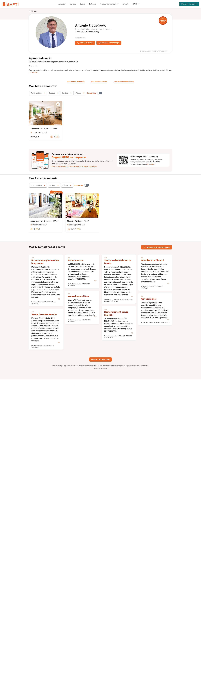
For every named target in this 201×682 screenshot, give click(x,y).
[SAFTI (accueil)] (10, 4)
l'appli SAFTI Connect (67, 163)
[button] (45, 113)
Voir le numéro (86, 43)
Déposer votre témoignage (158, 247)
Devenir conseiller (189, 4)
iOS (147, 164)
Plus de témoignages (100, 359)
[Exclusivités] (99, 93)
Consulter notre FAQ (100, 368)
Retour (34, 11)
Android (152, 164)
